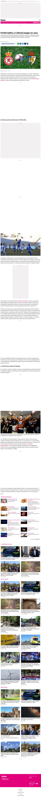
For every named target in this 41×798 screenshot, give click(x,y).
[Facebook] (20, 44)
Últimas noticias (4, 687)
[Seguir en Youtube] (37, 783)
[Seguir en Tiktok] (29, 785)
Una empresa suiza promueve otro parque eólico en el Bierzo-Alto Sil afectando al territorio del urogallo (10, 682)
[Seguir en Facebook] (32, 783)
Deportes (2, 493)
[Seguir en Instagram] (35, 783)
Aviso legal (20, 793)
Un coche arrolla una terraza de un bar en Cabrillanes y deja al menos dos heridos (10, 647)
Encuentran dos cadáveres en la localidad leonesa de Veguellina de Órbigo (10, 558)
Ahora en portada (4, 579)
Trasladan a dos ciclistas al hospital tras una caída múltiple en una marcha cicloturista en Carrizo (29, 647)
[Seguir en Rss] (32, 785)
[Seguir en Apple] (31, 777)
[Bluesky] (23, 44)
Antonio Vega (3, 684)
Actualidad (3, 22)
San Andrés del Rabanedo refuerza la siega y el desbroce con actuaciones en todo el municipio (10, 702)
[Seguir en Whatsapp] (31, 785)
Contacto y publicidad (20, 795)
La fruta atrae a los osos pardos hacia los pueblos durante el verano (9, 664)
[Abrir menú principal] (39, 20)
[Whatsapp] (18, 44)
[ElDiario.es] (36, 22)
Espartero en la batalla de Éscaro (26, 1)
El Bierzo (27, 22)
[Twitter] (25, 44)
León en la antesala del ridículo (28, 558)
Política (7, 22)
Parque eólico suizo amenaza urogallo (17, 1)
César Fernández (3, 576)
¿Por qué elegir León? (5, 735)
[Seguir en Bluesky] (29, 783)
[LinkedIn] (27, 44)
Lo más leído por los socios (6, 544)
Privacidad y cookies (20, 792)
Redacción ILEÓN (3, 648)
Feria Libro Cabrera (33, 1)
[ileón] (7, 776)
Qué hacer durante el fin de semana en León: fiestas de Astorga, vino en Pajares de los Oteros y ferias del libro (30, 665)
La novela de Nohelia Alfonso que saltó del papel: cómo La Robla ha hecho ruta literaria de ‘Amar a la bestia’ (10, 574)
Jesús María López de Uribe (25, 576)
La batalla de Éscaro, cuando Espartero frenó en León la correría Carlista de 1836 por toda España (30, 574)
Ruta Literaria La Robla (9, 1)
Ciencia (18, 22)
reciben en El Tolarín (23, 301)
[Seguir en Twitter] (31, 783)
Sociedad (14, 22)
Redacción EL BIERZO (4, 632)
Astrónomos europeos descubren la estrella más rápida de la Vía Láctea (30, 719)
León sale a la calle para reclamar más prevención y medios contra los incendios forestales (30, 682)
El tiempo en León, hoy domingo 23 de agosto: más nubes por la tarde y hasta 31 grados (10, 754)
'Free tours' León (38, 1)
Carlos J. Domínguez (24, 613)
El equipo (20, 790)
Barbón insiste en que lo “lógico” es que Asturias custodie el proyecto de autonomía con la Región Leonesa (29, 737)
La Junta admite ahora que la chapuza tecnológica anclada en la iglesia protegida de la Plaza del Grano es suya (30, 611)
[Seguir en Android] (29, 777)
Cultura (11, 22)
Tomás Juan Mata (24, 559)
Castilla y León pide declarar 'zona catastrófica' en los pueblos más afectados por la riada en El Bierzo (30, 629)
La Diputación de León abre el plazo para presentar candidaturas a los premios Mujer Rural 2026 (10, 719)
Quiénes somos (20, 789)
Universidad (23, 22)
